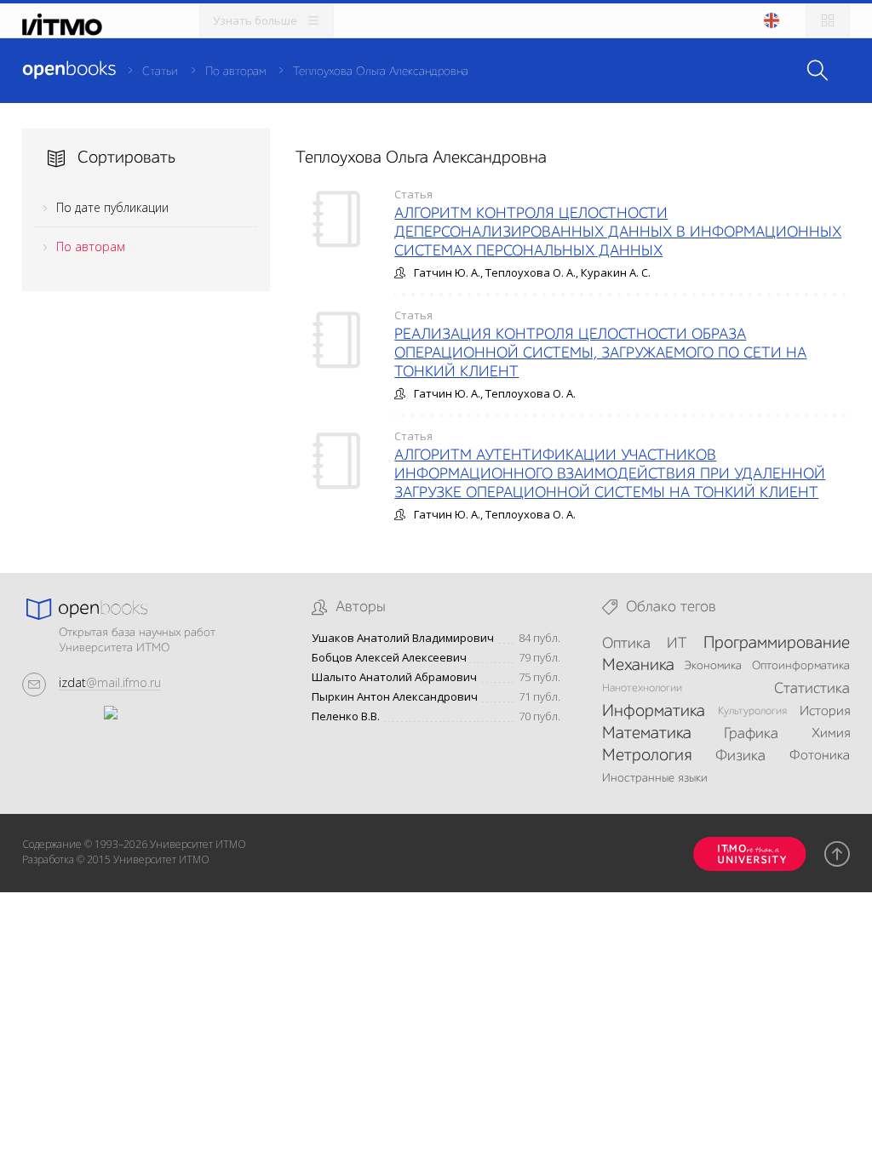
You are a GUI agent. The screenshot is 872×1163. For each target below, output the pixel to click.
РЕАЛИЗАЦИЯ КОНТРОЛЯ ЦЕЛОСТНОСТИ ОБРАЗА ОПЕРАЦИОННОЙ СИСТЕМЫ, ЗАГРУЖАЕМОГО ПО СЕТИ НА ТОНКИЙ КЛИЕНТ (600, 353)
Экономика (713, 666)
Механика (638, 665)
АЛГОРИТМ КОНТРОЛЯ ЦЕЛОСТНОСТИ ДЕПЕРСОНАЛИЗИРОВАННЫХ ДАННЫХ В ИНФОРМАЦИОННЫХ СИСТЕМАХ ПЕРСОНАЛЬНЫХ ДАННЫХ (617, 232)
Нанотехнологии (642, 688)
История (825, 712)
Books (69, 70)
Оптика (626, 643)
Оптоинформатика (801, 666)
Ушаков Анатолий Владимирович (403, 638)
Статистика (812, 688)
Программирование (776, 643)
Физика (740, 756)
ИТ (677, 643)
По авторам (235, 71)
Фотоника (819, 756)
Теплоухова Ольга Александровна (380, 71)
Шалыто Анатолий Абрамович (394, 677)
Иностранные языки (655, 778)
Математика (646, 733)
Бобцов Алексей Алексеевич (389, 657)
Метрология (646, 756)
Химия (831, 734)
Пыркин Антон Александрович (395, 696)
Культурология (752, 711)
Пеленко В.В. (346, 716)
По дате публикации (112, 207)
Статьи (160, 71)
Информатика (653, 711)
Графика (751, 734)
